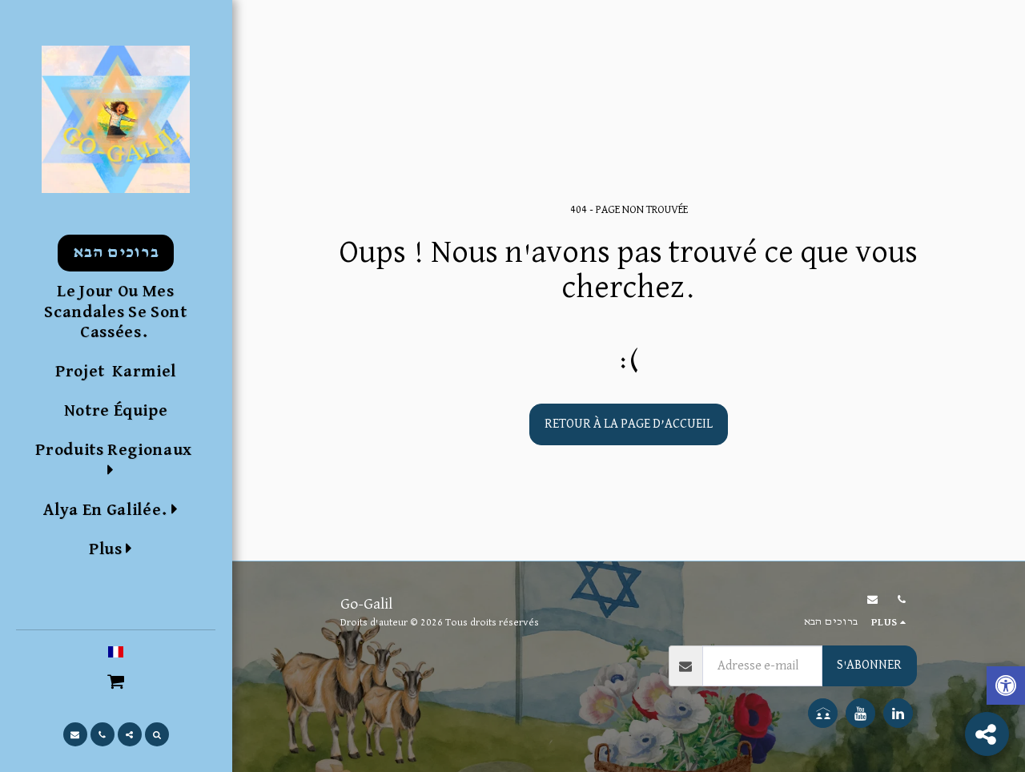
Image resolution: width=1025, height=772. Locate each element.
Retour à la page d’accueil (629, 424)
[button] (115, 510)
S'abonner (869, 665)
